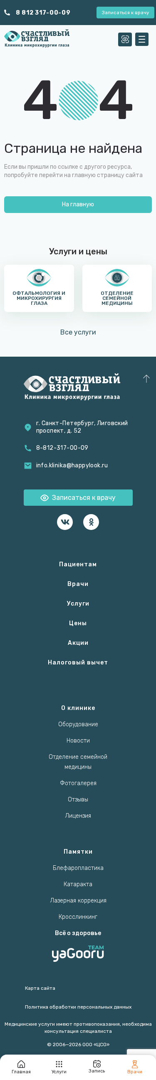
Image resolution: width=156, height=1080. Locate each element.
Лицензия (78, 815)
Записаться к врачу (125, 12)
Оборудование (78, 724)
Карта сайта (40, 988)
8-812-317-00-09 (62, 447)
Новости (78, 740)
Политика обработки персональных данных (78, 1007)
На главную (78, 204)
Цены (78, 623)
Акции (78, 642)
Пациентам (78, 564)
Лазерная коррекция (78, 900)
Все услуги (78, 332)
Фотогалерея (78, 783)
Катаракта (78, 884)
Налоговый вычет (78, 662)
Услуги (78, 603)
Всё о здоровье (78, 933)
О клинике (78, 708)
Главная (21, 1072)
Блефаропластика (78, 868)
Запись (97, 1071)
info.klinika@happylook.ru (72, 465)
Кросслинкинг (78, 916)
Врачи (78, 584)
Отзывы (78, 799)
